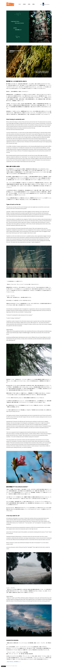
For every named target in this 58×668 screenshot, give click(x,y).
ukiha (33, 4)
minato (24, 4)
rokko (29, 4)
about (20, 4)
